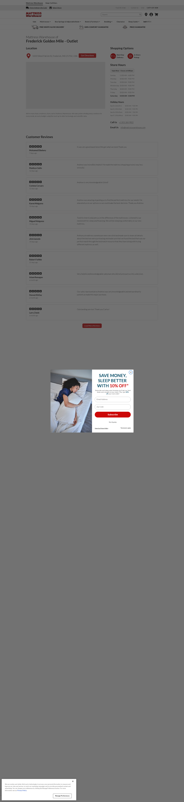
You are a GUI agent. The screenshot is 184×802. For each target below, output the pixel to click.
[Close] (72, 781)
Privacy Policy (22, 790)
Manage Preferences (62, 796)
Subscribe (113, 414)
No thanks (113, 422)
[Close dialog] (131, 372)
